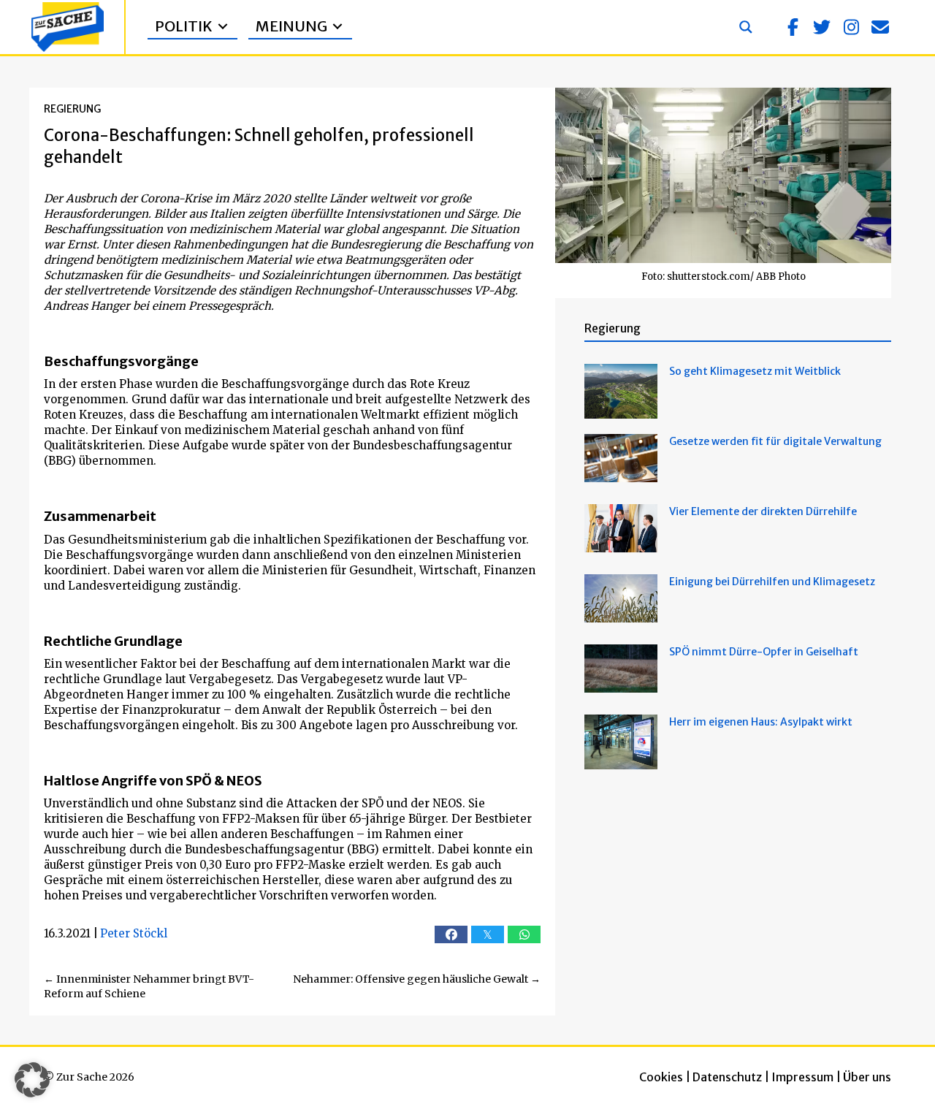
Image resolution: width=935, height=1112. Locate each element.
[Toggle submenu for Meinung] (337, 26)
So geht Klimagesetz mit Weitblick (755, 371)
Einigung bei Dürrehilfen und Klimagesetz (772, 581)
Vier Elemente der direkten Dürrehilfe (763, 511)
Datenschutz (727, 1077)
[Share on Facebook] (451, 934)
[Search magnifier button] (746, 27)
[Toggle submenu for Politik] (223, 26)
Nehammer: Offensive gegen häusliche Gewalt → (417, 979)
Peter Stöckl (133, 933)
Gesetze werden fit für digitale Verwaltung (775, 441)
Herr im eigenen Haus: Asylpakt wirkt (760, 721)
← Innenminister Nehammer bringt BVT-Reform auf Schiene (149, 986)
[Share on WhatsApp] (524, 934)
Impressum (802, 1077)
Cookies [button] (661, 1077)
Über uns (867, 1077)
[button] (793, 27)
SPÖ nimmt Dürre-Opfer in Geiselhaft (763, 651)
